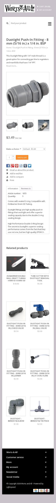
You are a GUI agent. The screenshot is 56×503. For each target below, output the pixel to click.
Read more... (11, 66)
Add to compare (16, 176)
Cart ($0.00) (44, 6)
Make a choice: (13, 149)
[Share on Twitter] (29, 165)
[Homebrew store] (19, 8)
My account (45, 10)
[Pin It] (16, 165)
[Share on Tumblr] (25, 165)
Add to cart (22, 157)
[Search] (7, 23)
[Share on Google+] (12, 165)
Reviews (26, 188)
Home (8, 47)
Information (13, 188)
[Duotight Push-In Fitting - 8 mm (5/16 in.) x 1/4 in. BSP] (27, 93)
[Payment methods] (36, 490)
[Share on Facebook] (8, 165)
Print (11, 180)
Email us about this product (21, 170)
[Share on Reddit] (21, 165)
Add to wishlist (15, 173)
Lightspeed (11, 487)
